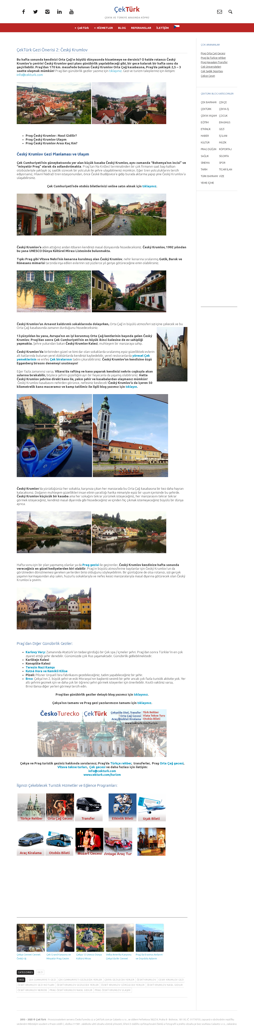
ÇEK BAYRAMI (208, 102)
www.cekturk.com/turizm (102, 774)
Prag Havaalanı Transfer (214, 62)
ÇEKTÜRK (206, 109)
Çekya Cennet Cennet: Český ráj (29, 956)
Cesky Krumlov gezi (171, 980)
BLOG (122, 27)
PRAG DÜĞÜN (208, 149)
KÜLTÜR (205, 142)
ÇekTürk (83, 27)
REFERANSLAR (141, 27)
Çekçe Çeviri (208, 75)
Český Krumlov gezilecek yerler (78, 985)
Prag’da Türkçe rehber (213, 57)
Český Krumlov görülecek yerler (123, 985)
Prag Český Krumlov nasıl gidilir (71, 990)
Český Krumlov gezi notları (36, 985)
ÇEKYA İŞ (224, 109)
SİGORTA (224, 156)
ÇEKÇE (223, 102)
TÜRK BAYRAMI (209, 176)
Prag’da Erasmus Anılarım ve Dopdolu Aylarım (149, 956)
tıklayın (131, 386)
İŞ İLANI (223, 135)
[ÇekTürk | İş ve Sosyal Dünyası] (127, 9)
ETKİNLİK (206, 129)
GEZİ (40, 972)
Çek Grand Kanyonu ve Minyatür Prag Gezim (58, 956)
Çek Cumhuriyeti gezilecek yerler (80, 980)
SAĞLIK (205, 156)
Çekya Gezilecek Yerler (119, 980)
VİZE (221, 176)
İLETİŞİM (162, 27)
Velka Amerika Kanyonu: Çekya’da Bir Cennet (119, 956)
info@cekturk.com (30, 74)
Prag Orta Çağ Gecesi (213, 53)
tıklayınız (115, 71)
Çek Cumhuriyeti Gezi (42, 980)
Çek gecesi (97, 767)
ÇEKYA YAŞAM (209, 115)
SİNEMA (205, 162)
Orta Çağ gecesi (172, 763)
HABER (205, 135)
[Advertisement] (102, 891)
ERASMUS (224, 122)
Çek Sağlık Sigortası (212, 71)
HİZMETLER (105, 27)
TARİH (204, 169)
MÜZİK (222, 142)
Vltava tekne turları (72, 767)
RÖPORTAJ (225, 149)
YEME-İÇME (207, 182)
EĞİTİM (205, 122)
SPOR (222, 162)
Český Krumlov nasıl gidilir (165, 985)
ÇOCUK (223, 115)
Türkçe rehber (120, 763)
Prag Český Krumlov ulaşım (113, 990)
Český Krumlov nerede (32, 990)
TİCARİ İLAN (225, 169)
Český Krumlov (146, 980)
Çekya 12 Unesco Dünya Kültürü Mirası (89, 956)
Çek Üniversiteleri (211, 66)
